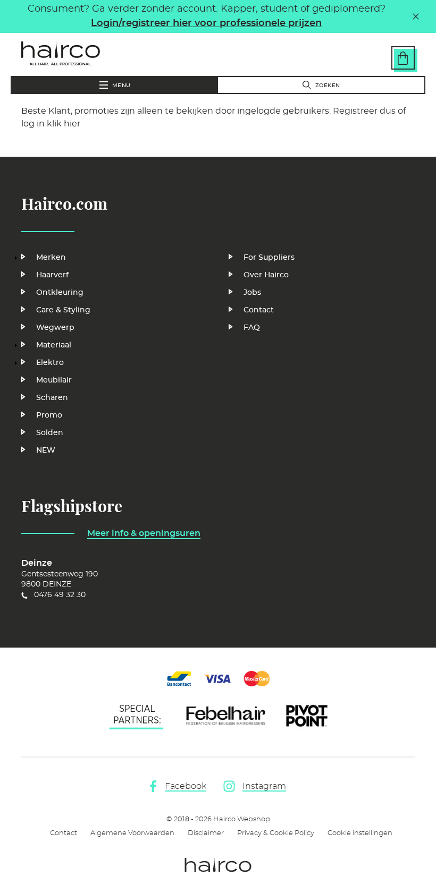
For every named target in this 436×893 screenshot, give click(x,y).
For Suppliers (269, 257)
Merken (51, 257)
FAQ (252, 327)
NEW (45, 450)
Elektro (50, 363)
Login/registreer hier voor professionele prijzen (206, 23)
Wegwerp (55, 327)
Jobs (252, 292)
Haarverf (52, 275)
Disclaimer (206, 833)
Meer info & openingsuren (143, 533)
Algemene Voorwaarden (132, 833)
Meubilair (54, 380)
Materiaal (53, 345)
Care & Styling (63, 310)
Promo (49, 415)
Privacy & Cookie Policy (275, 833)
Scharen (52, 398)
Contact (259, 310)
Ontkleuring (59, 292)
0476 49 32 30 (60, 595)
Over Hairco (266, 275)
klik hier (63, 124)
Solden (49, 433)
